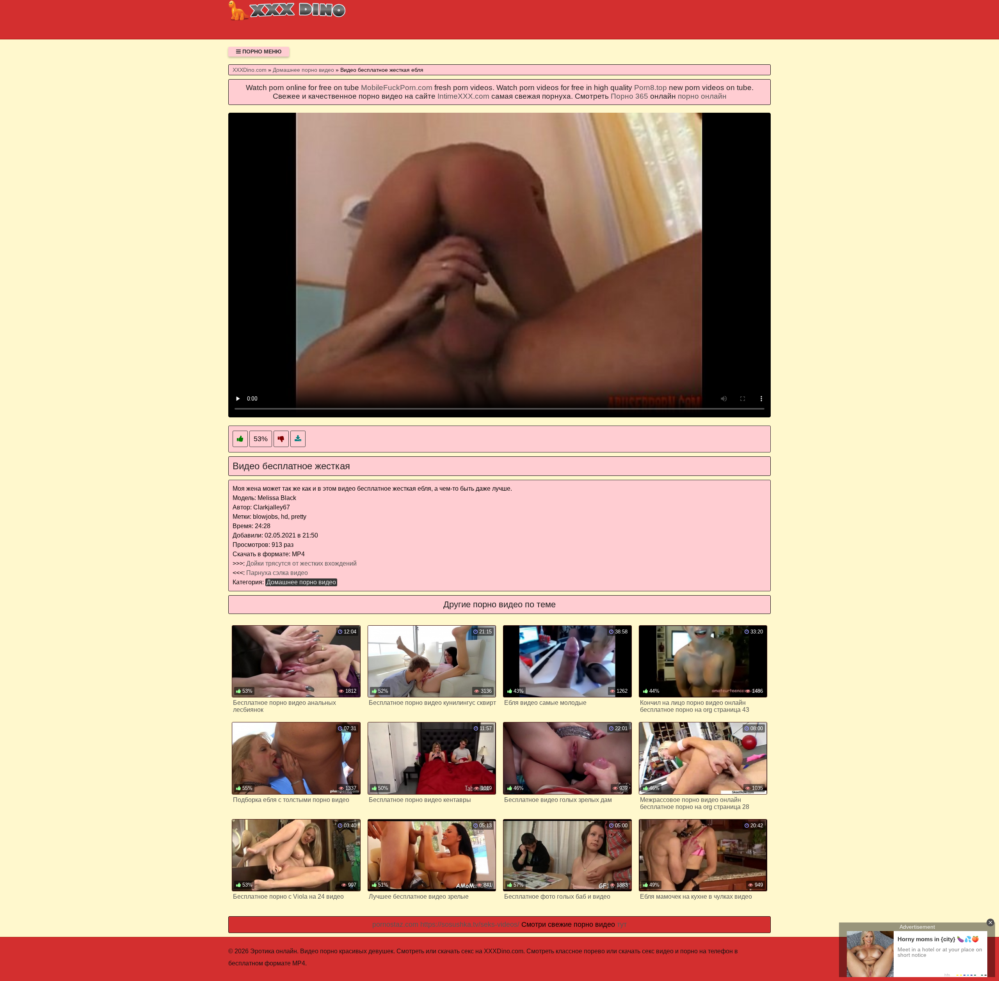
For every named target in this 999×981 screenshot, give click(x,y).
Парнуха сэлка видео (277, 572)
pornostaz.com (395, 924)
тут (622, 924)
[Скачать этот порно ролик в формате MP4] (298, 439)
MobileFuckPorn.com (396, 87)
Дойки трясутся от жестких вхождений (301, 563)
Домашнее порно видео (301, 582)
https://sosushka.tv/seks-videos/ (469, 924)
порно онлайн (702, 96)
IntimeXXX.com (463, 96)
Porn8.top (650, 87)
